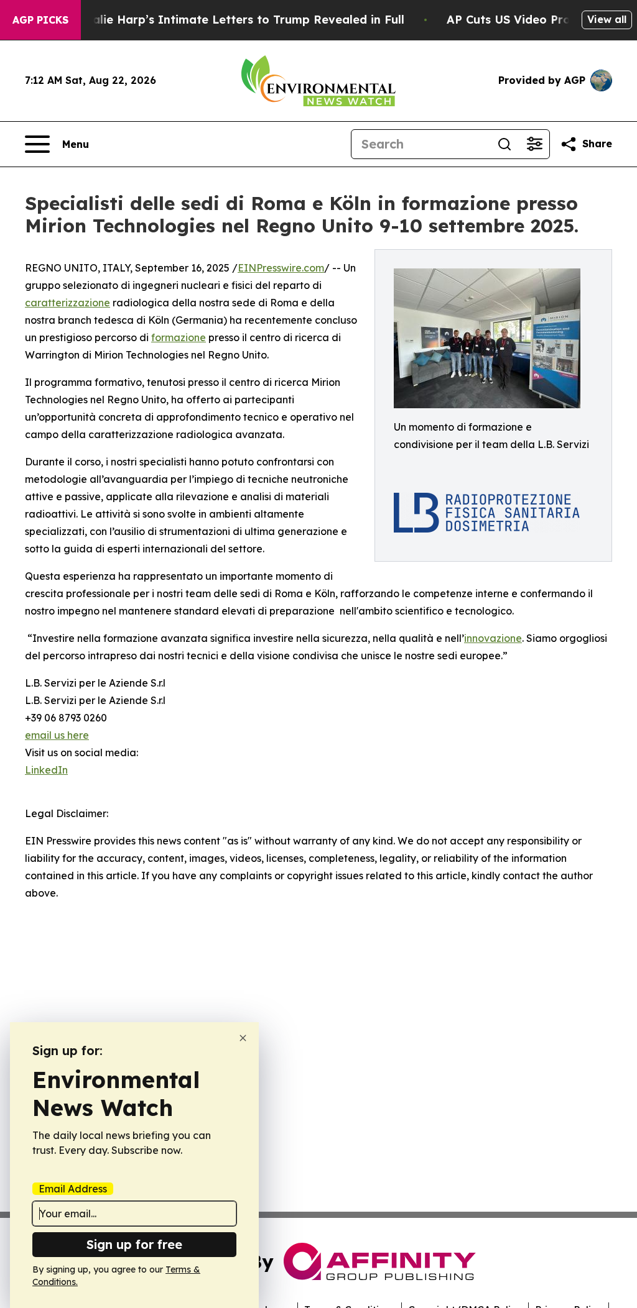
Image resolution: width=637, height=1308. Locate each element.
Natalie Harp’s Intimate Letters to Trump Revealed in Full (237, 19)
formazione (178, 337)
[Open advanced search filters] (534, 144)
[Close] (243, 1038)
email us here (57, 735)
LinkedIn (46, 770)
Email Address (73, 1188)
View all (606, 19)
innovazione (493, 638)
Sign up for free (134, 1244)
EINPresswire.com (281, 268)
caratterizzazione (67, 302)
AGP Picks (40, 20)
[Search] (504, 144)
